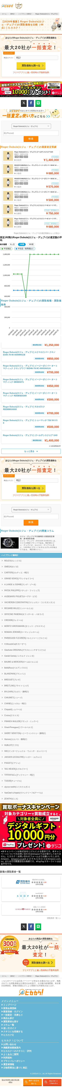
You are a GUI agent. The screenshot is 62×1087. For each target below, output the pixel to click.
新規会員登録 (9, 1008)
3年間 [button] (31, 244)
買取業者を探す (10, 1021)
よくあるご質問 (10, 1054)
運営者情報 (8, 1064)
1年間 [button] (22, 244)
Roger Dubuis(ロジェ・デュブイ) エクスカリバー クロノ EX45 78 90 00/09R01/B (29, 353)
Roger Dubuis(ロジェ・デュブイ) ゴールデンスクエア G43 (30, 435)
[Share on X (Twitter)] (24, 103)
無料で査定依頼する (34, 1082)
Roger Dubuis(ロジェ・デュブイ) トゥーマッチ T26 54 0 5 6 (30, 421)
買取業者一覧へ (53, 918)
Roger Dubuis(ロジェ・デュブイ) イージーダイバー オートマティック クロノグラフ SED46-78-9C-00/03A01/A (30, 367)
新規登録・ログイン (13, 1011)
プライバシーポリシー (14, 1061)
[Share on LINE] (38, 103)
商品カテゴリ (8, 57)
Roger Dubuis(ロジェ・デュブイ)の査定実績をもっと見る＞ (37, 233)
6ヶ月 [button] (12, 244)
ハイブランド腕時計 (9, 555)
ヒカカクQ (8, 1035)
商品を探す (8, 1018)
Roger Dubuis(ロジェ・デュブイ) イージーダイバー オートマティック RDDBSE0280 (30, 394)
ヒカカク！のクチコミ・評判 (17, 1051)
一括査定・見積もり (13, 1015)
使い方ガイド (9, 1028)
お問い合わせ (9, 1044)
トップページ (9, 1005)
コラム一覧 (8, 1025)
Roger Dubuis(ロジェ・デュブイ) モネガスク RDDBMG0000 (24, 407)
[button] (6, 248)
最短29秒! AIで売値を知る (53, 1082)
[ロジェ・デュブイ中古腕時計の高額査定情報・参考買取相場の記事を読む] (9, 543)
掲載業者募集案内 (12, 1048)
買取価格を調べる (31, 65)
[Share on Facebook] (31, 103)
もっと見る (29, 451)
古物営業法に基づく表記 (15, 1068)
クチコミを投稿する (13, 1031)
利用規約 (7, 1058)
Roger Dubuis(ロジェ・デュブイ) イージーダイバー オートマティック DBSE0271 (30, 380)
